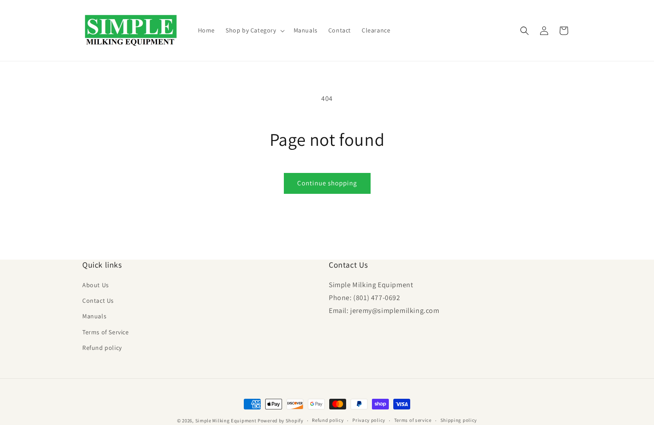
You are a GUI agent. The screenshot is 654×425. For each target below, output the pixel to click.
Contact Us (98, 301)
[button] (254, 30)
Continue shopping (327, 183)
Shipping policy (458, 420)
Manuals (94, 317)
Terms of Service (105, 332)
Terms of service (413, 420)
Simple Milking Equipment (226, 420)
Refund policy (102, 348)
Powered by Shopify (280, 420)
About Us (95, 285)
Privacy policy (368, 420)
